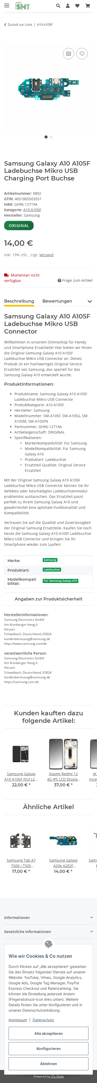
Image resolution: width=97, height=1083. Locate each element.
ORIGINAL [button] (19, 225)
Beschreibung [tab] (19, 301)
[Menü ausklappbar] (6, 3)
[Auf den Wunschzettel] (82, 53)
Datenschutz (43, 1020)
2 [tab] (51, 137)
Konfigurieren (48, 1048)
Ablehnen (48, 1063)
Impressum (18, 1020)
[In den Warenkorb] (8, 41)
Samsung (50, 560)
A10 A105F (32, 209)
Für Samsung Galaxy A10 (60, 581)
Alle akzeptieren (48, 1033)
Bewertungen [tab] (57, 301)
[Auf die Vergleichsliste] (68, 53)
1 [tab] (46, 137)
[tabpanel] (48, 89)
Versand (46, 254)
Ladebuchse (52, 569)
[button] (59, 6)
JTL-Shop (57, 1076)
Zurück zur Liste (20, 24)
